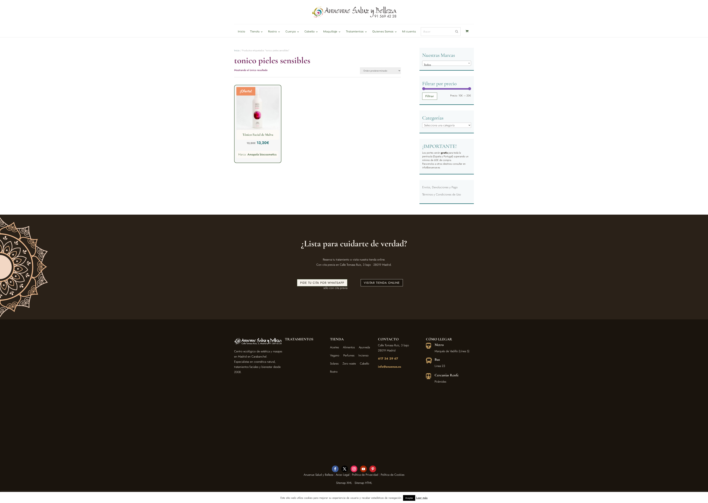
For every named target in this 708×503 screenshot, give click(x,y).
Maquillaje (330, 31)
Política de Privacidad (365, 475)
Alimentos (349, 347)
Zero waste (349, 363)
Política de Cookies (392, 475)
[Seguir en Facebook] (335, 469)
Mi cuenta (409, 31)
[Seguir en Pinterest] (372, 469)
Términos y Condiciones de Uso (441, 194)
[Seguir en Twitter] (344, 469)
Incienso (363, 355)
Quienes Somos (382, 31)
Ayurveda (364, 347)
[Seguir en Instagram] (354, 469)
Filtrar (429, 96)
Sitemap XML (344, 483)
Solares (334, 363)
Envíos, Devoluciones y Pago (440, 187)
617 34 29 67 (388, 358)
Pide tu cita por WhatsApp (322, 283)
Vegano (334, 355)
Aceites (334, 347)
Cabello (309, 31)
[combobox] (446, 63)
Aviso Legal (342, 475)
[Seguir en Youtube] (363, 469)
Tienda (254, 31)
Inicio (241, 31)
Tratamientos (355, 31)
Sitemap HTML (363, 483)
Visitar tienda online (382, 283)
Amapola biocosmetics (262, 154)
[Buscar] (456, 31)
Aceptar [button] (409, 498)
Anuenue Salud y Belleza (318, 475)
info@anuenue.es (389, 367)
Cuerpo (290, 31)
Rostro (272, 31)
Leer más (422, 498)
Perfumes (348, 355)
